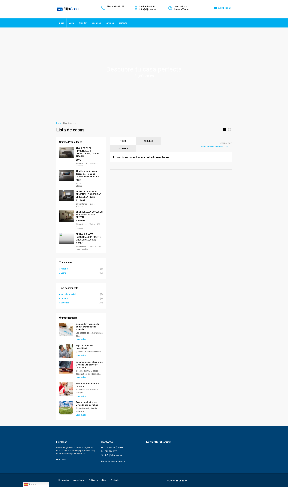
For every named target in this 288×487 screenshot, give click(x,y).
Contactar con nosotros (112, 461)
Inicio (61, 23)
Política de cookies (97, 480)
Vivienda (65, 302)
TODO (123, 141)
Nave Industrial (68, 294)
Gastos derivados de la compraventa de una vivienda (87, 327)
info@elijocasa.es (113, 455)
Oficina (64, 298)
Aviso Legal (78, 480)
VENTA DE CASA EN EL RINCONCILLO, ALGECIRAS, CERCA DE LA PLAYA (89, 194)
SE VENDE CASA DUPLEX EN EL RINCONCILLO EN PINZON (89, 214)
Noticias (110, 23)
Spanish (32, 484)
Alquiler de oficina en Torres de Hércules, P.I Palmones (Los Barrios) (87, 174)
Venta (71, 23)
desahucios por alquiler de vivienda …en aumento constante (89, 365)
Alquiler (83, 23)
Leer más (81, 339)
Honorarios (63, 480)
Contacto (122, 23)
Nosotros (96, 23)
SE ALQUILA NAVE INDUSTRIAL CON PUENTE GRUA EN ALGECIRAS (88, 237)
